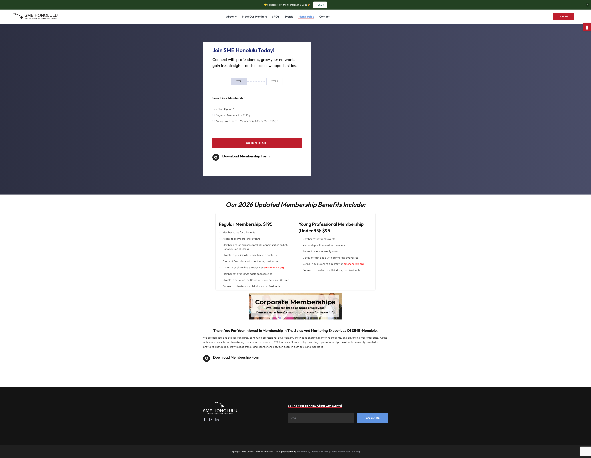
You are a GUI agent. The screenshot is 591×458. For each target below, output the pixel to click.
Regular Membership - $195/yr (234, 115)
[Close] (587, 5)
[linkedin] (217, 419)
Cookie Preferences (340, 451)
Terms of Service (320, 451)
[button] (587, 27)
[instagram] (210, 419)
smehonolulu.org (274, 267)
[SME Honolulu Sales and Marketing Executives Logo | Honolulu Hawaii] (35, 13)
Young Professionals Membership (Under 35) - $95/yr (247, 121)
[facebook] (204, 419)
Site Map (356, 451)
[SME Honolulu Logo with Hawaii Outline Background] (220, 403)
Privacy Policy (303, 451)
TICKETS (320, 4)
